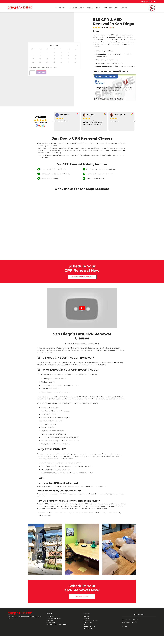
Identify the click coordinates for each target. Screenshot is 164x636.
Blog (85, 624)
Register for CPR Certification (82, 277)
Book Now (41, 72)
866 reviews (43, 123)
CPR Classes (60, 8)
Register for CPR (82, 596)
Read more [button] (113, 128)
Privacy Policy (88, 628)
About (98, 8)
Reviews (86, 618)
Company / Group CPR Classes (56, 624)
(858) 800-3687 (146, 1)
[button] (103, 27)
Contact (124, 8)
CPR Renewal (50, 622)
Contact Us (87, 622)
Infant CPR (49, 620)
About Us (87, 616)
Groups (89, 8)
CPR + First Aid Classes (76, 8)
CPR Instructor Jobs (111, 8)
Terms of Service (89, 626)
